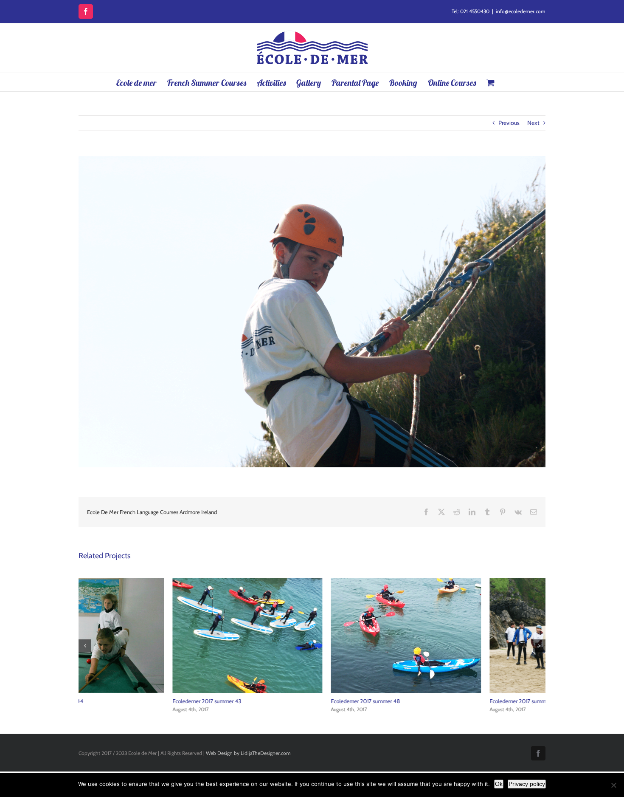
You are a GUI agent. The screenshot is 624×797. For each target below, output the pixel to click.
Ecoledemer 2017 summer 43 (113, 701)
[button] (85, 645)
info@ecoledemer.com (520, 11)
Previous (509, 123)
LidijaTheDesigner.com (266, 753)
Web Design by (222, 753)
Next (533, 123)
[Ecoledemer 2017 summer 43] (153, 581)
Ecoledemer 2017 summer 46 (430, 701)
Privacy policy (527, 783)
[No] (613, 785)
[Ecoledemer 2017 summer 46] (470, 581)
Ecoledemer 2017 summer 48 (271, 701)
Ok (499, 783)
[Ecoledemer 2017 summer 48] (312, 581)
